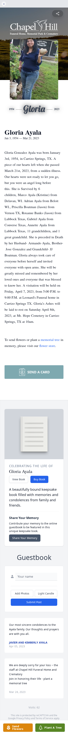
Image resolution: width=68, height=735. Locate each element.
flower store (47, 345)
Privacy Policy (23, 718)
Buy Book (39, 479)
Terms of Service (44, 718)
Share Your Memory (24, 538)
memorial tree (50, 339)
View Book (18, 479)
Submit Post (34, 602)
